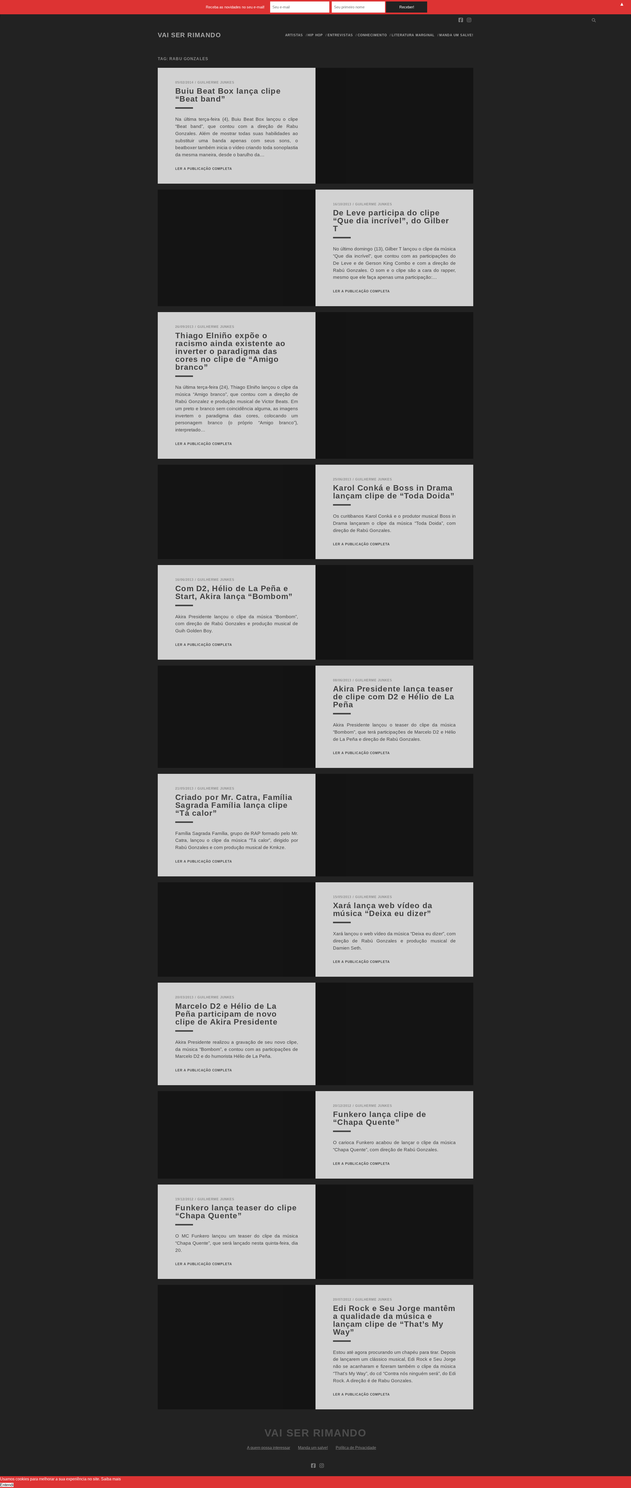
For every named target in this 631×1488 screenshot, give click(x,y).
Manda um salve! (456, 35)
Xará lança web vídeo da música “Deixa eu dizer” (382, 909)
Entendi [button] (7, 1485)
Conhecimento (372, 35)
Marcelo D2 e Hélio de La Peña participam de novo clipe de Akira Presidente (226, 1014)
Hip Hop (315, 35)
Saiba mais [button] (111, 1479)
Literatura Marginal (413, 35)
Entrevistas (340, 35)
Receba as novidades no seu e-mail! (235, 7)
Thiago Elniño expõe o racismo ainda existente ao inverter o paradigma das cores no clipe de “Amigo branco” (230, 351)
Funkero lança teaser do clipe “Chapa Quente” (236, 1211)
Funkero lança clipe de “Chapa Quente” (379, 1118)
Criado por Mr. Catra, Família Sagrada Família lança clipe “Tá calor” (233, 805)
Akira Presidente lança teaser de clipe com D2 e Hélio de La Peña (393, 696)
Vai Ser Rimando (189, 35)
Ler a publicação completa (203, 169)
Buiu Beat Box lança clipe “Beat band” (228, 95)
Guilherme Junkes (216, 82)
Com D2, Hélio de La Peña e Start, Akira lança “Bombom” (234, 592)
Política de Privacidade (356, 1448)
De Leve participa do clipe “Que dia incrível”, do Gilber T (391, 220)
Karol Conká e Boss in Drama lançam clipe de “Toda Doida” (394, 491)
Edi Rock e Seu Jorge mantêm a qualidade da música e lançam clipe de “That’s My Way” (394, 1320)
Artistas (294, 35)
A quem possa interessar (268, 1448)
